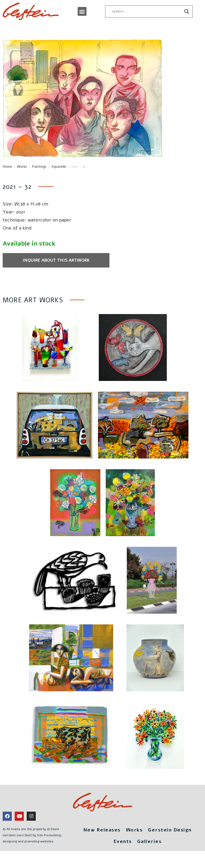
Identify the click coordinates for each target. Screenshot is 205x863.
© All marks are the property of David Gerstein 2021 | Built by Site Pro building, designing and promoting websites (32, 835)
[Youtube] (19, 816)
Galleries (149, 841)
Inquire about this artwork (56, 260)
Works (22, 166)
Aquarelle (59, 166)
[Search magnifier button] (186, 11)
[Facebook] (7, 816)
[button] (82, 11)
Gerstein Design (170, 830)
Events (122, 841)
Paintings (39, 166)
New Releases (102, 830)
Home (7, 166)
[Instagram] (31, 816)
